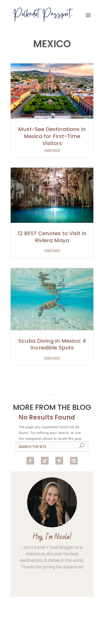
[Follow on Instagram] (74, 461)
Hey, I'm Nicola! (52, 537)
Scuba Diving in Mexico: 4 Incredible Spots (52, 344)
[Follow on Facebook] (30, 461)
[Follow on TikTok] (45, 461)
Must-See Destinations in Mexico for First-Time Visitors (52, 136)
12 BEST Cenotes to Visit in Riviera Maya (52, 237)
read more (52, 149)
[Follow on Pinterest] (59, 461)
